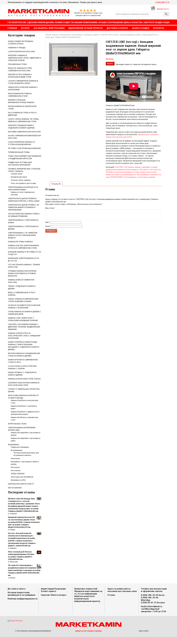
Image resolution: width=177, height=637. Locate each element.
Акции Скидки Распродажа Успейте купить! (53, 590)
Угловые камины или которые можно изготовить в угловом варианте (22, 273)
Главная (48, 35)
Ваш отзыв (50, 208)
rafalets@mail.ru (154, 606)
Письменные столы (17, 64)
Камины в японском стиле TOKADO (24, 379)
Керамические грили (19, 177)
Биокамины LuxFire (18, 480)
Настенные (15, 467)
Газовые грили (16, 174)
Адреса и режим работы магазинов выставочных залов (122, 590)
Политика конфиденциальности (22, 598)
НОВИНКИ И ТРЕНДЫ (16, 48)
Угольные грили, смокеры (21, 180)
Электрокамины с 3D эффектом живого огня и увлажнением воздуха (22, 235)
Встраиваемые (17, 450)
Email (48, 226)
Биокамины (13, 445)
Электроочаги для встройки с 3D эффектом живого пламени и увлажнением (23, 207)
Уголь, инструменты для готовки (23, 183)
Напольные (15, 458)
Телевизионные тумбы (19, 152)
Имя (47, 222)
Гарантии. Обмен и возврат (54, 595)
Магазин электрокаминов (61, 35)
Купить (110, 64)
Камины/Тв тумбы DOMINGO (20, 242)
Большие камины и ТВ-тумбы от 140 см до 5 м (142, 170)
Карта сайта (144, 631)
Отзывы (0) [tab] (56, 184)
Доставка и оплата (16, 589)
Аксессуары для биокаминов (22, 477)
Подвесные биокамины (20, 447)
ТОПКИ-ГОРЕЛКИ (17, 474)
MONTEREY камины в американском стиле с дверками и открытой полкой (24, 57)
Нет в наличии (15, 488)
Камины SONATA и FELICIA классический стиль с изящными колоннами (24, 335)
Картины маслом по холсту (21, 484)
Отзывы (111, 595)
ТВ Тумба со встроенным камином (24, 148)
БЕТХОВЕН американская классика (24, 132)
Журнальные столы (17, 424)
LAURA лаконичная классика (21, 52)
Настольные (16, 470)
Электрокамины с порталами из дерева (85, 35)
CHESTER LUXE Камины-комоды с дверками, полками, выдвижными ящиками (24, 326)
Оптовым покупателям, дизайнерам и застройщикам (21, 593)
